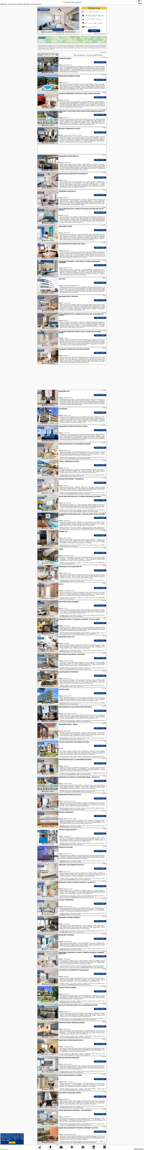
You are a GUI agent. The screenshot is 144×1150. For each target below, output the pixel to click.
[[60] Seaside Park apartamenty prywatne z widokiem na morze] (48, 1135)
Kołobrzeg (40, 59)
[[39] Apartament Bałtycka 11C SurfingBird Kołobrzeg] (48, 766)
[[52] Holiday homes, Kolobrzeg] (48, 994)
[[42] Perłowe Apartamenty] (48, 819)
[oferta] (42, 72)
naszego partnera (86, 458)
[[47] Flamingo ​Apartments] (48, 907)
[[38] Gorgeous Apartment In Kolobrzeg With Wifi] (48, 749)
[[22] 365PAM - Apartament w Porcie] (48, 468)
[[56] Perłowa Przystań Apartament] (48, 1064)
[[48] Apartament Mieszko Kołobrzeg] (48, 924)
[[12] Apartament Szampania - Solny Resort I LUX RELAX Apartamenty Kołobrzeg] (48, 268)
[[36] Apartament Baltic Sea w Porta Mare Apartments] (48, 714)
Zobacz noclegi (100, 62)
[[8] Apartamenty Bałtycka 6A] (48, 198)
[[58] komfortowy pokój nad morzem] (48, 1099)
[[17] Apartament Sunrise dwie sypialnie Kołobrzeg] (48, 356)
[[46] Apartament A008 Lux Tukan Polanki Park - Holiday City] (48, 889)
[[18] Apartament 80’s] (48, 398)
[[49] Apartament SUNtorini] (48, 942)
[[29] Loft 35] (48, 591)
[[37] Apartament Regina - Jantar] (48, 731)
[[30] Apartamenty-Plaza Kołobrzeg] (48, 608)
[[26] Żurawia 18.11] (48, 538)
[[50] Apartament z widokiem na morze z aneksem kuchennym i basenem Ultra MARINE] (48, 959)
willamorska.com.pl (72, 2)
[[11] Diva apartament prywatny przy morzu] (48, 251)
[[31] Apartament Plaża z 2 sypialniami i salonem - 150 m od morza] (48, 626)
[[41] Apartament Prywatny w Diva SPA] (48, 801)
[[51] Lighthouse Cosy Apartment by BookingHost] (48, 977)
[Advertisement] (72, 377)
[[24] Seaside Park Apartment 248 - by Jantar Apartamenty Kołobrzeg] (48, 503)
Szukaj (94, 31)
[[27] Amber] (48, 556)
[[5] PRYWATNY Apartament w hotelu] (48, 135)
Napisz (142, 1149)
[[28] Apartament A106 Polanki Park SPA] (48, 573)
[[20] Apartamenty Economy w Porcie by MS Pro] (48, 433)
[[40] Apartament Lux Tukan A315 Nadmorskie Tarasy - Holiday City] (48, 784)
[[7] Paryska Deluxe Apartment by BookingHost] (48, 180)
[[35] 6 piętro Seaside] (48, 696)
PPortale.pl (6, 1149)
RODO (8, 1140)
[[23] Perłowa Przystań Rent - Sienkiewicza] (48, 486)
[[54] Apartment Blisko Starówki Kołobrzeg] (48, 1029)
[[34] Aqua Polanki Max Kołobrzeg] (48, 679)
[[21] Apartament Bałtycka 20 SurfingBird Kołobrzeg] (48, 451)
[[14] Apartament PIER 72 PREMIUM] (48, 303)
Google (2, 1135)
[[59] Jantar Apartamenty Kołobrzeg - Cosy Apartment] (48, 1117)
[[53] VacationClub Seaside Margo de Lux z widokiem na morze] (48, 1012)
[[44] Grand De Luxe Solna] (48, 854)
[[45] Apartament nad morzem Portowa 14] (48, 871)
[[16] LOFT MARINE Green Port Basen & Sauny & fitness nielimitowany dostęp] (48, 338)
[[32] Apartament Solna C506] (48, 643)
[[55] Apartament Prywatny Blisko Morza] (48, 1047)
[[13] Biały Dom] (48, 286)
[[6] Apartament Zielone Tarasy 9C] (48, 163)
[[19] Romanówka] (48, 415)
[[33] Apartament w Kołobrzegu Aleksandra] (48, 661)
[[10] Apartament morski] (48, 233)
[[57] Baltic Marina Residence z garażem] (48, 1082)
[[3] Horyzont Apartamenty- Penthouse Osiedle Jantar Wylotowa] (48, 100)
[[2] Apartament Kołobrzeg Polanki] (48, 83)
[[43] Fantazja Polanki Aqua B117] (48, 836)
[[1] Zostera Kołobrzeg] (48, 65)
